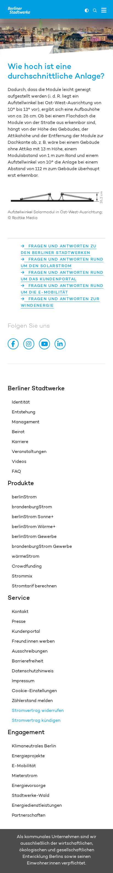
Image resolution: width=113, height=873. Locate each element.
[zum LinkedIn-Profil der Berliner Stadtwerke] (61, 343)
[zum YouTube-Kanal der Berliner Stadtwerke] (45, 343)
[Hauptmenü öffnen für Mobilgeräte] (103, 10)
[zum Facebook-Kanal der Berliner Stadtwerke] (14, 343)
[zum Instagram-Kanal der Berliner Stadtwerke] (29, 343)
